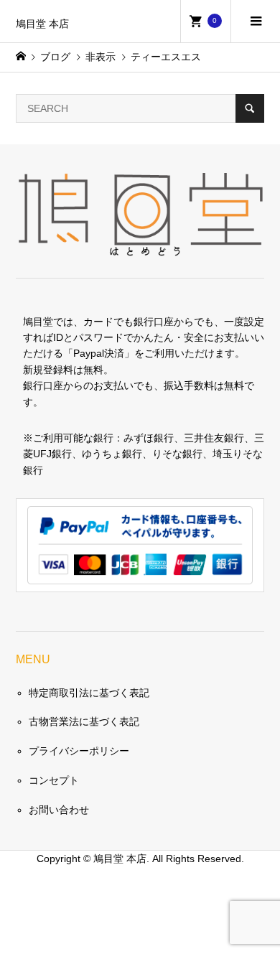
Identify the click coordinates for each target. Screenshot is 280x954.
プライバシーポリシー (79, 751)
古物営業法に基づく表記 (84, 721)
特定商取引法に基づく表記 (89, 692)
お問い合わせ (59, 809)
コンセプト (54, 780)
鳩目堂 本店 (42, 24)
